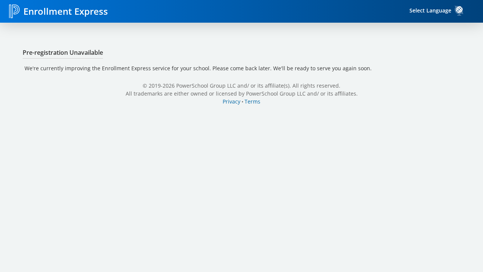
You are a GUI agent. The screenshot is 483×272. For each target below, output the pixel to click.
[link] (459, 10)
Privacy (231, 101)
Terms (252, 101)
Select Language (430, 10)
